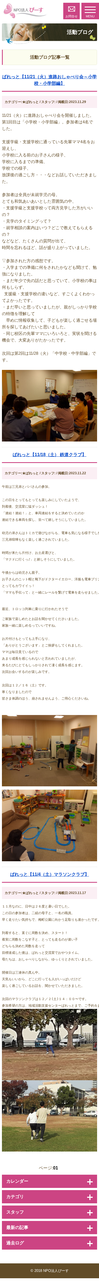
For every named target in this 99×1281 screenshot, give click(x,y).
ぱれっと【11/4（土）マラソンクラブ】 (49, 874)
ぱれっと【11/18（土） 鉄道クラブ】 (49, 454)
